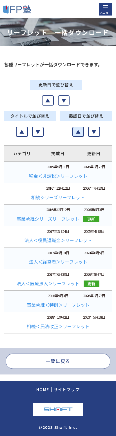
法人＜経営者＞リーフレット (58, 261)
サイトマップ (67, 389)
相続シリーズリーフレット (58, 197)
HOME (42, 389)
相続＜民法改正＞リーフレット (58, 326)
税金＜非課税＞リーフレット (58, 175)
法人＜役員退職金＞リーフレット (58, 240)
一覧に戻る (58, 361)
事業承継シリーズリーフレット (48, 218)
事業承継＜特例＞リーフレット (58, 304)
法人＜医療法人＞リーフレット (48, 283)
